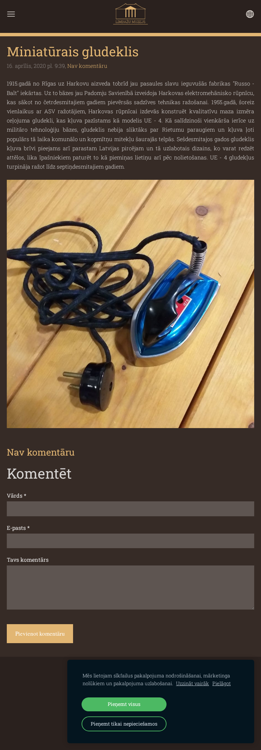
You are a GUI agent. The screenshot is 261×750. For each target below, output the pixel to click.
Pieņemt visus (124, 704)
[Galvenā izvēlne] (11, 14)
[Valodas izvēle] (250, 14)
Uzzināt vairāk (192, 683)
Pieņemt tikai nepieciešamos (124, 723)
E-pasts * (18, 527)
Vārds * (16, 495)
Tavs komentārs (28, 559)
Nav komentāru (87, 65)
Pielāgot (221, 683)
